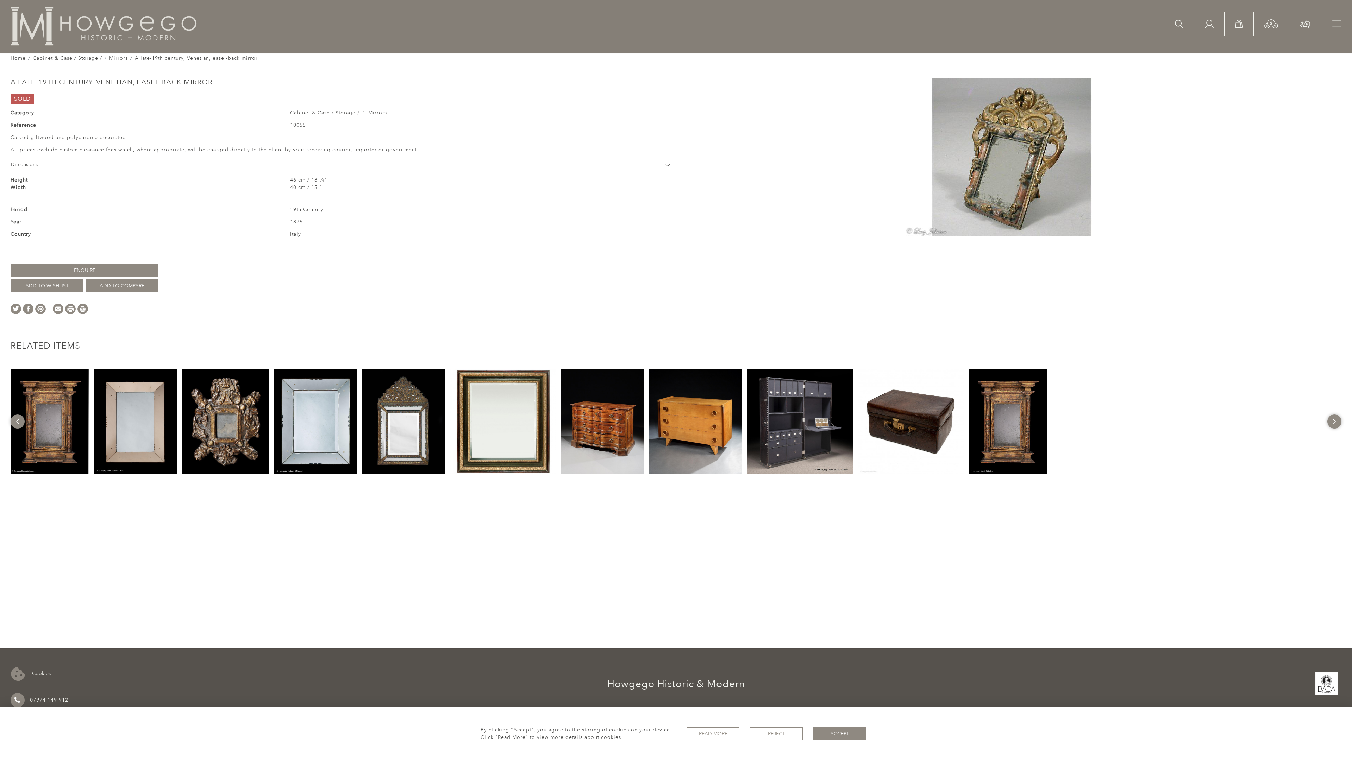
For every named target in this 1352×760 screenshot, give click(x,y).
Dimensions (24, 164)
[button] (1271, 23)
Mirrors (118, 58)
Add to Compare (122, 286)
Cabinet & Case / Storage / (67, 58)
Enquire (84, 270)
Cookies (41, 673)
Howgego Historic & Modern (676, 684)
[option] (50, 421)
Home (18, 58)
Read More (713, 733)
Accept (839, 733)
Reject (776, 733)
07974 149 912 (49, 700)
